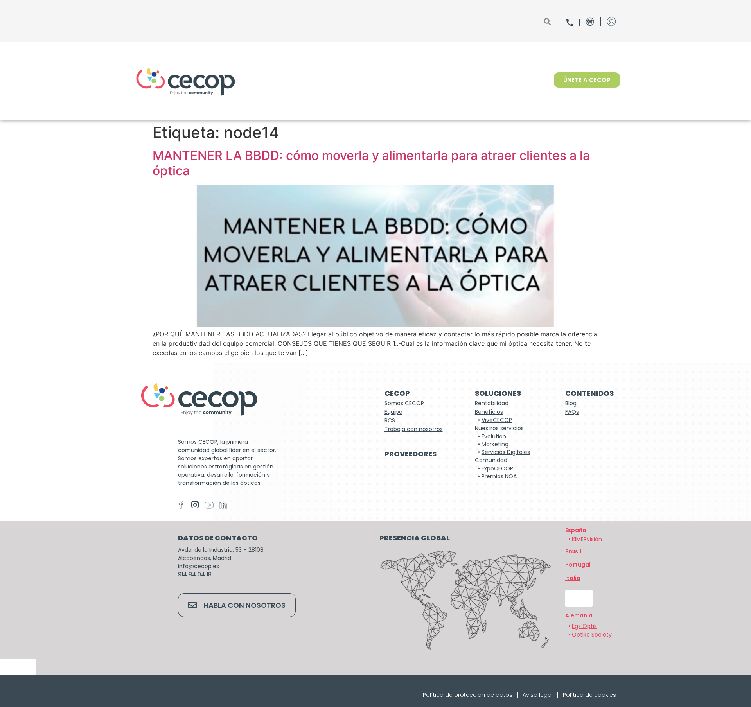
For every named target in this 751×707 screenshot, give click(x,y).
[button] (579, 615)
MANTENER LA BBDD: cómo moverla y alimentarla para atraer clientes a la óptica (371, 163)
